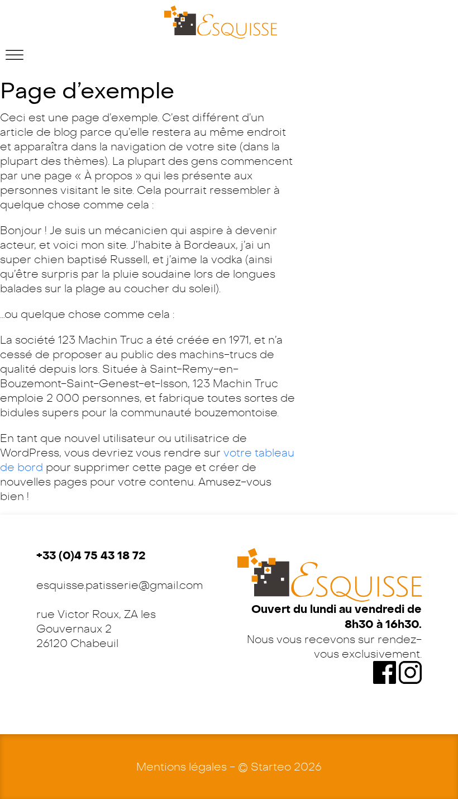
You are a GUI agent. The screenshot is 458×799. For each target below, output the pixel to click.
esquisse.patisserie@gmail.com (119, 585)
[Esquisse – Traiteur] (220, 22)
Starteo (271, 766)
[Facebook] (386, 671)
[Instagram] (410, 671)
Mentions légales (181, 766)
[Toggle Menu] (14, 55)
